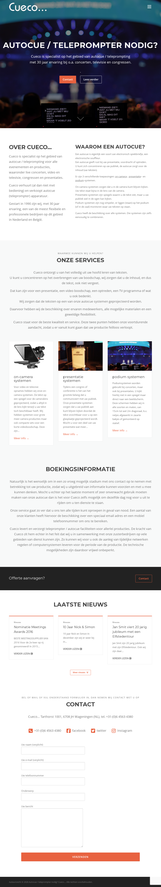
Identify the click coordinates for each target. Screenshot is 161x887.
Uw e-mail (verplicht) (32, 759)
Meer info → (21, 438)
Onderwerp (27, 790)
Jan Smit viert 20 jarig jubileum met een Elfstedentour (129, 631)
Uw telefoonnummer (32, 775)
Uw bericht (27, 806)
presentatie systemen (73, 379)
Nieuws (17, 622)
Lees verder (90, 79)
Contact (68, 79)
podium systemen (128, 377)
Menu (149, 6)
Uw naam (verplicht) (32, 744)
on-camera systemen (23, 379)
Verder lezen (22, 653)
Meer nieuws (79, 672)
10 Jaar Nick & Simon (79, 627)
